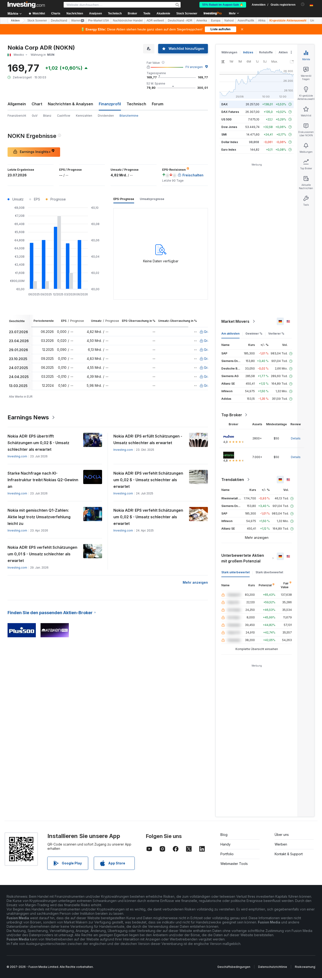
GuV (34, 115)
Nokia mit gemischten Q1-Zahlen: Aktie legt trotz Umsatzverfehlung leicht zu (39, 517)
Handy (225, 844)
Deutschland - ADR (180, 20)
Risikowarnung (305, 967)
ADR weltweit (155, 20)
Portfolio (227, 854)
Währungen (229, 52)
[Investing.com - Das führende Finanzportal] (26, 4)
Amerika (201, 20)
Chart (37, 104)
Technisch (136, 104)
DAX (224, 104)
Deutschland (59, 20)
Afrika (261, 20)
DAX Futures (230, 112)
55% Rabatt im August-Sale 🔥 (222, 4)
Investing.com (17, 456)
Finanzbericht (17, 115)
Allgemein (17, 104)
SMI (224, 134)
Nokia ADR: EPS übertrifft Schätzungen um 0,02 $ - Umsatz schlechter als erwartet (38, 443)
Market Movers (235, 321)
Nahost (229, 20)
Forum (157, 104)
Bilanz (47, 115)
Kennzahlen (84, 115)
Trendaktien (232, 479)
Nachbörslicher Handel (128, 20)
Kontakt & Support (289, 854)
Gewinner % (253, 333)
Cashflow (63, 115)
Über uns (282, 835)
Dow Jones (229, 127)
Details (296, 438)
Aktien (15, 20)
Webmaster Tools (234, 864)
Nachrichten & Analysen (70, 104)
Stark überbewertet (269, 572)
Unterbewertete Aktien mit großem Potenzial (242, 558)
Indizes (248, 52)
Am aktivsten (230, 333)
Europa (215, 20)
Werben (281, 844)
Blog (223, 835)
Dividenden (106, 115)
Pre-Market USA (98, 20)
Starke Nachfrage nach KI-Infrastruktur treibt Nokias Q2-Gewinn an (43, 480)
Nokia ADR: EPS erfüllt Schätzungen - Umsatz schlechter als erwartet (147, 439)
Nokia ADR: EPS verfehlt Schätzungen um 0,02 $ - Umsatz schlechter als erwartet (148, 480)
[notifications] (302, 4)
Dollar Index (229, 142)
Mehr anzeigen (195, 582)
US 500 (226, 119)
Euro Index (228, 149)
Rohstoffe (266, 52)
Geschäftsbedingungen (233, 967)
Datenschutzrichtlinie (272, 967)
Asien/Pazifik (246, 20)
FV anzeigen (194, 67)
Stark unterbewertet (235, 572)
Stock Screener (186, 13)
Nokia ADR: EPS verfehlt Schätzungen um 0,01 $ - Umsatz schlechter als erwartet (42, 554)
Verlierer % (276, 333)
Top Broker (231, 414)
